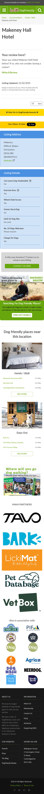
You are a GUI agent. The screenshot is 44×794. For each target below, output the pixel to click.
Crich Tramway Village (10, 447)
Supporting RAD (30, 728)
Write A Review (9, 73)
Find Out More (33, 2)
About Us (27, 704)
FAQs (26, 718)
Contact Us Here (22, 266)
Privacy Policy (15, 785)
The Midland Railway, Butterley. (13, 442)
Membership (28, 708)
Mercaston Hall (8, 383)
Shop (4, 753)
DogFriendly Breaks (9, 763)
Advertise (27, 723)
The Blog (5, 758)
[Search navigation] (39, 10)
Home (4, 18)
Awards (5, 749)
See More (22, 394)
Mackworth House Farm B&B (12, 378)
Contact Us (28, 713)
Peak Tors (6, 437)
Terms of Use (29, 785)
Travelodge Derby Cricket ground (13, 388)
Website (8, 161)
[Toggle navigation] (4, 10)
